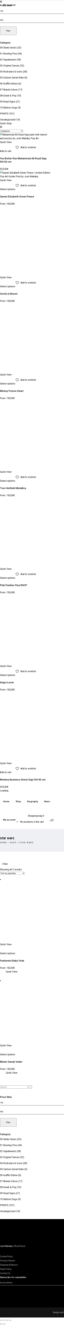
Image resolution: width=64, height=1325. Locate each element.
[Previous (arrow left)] (1, 1323)
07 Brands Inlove (9, 89)
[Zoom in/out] (1, 1320)
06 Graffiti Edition (9, 83)
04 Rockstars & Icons (11, 71)
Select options (7, 189)
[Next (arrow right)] (4, 1323)
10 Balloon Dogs (8, 107)
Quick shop (6, 123)
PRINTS (4, 113)
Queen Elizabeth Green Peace (17, 196)
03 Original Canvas (9, 65)
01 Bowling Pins (8, 53)
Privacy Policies (7, 1260)
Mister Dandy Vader (11, 1061)
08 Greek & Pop (8, 95)
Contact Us (5, 1273)
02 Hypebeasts (8, 59)
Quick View (11, 971)
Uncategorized (7, 119)
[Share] (7, 1320)
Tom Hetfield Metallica (13, 488)
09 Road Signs (7, 101)
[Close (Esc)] (10, 1320)
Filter (8, 31)
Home (3, 843)
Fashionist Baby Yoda (12, 960)
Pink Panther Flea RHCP (13, 585)
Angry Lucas (7, 682)
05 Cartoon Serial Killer (12, 77)
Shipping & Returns (9, 1265)
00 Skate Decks (8, 47)
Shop (13, 843)
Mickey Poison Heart (12, 390)
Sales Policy (5, 1269)
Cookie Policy (6, 1256)
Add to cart (5, 151)
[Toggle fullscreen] (4, 1320)
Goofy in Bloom (9, 293)
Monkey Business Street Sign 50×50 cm (23, 779)
